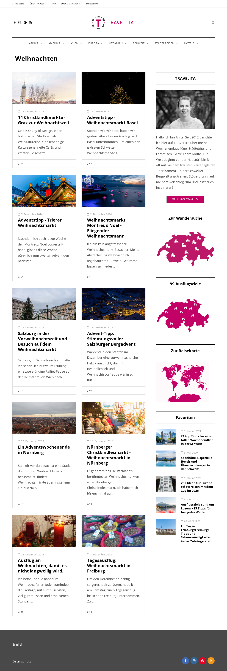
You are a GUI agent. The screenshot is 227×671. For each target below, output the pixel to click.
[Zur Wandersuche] (185, 249)
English (17, 644)
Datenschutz (21, 661)
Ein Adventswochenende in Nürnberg (44, 449)
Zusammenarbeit (70, 3)
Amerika (54, 43)
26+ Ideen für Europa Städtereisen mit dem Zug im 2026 (197, 487)
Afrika (33, 43)
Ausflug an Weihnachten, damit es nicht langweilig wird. (42, 565)
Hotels (189, 43)
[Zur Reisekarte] (182, 382)
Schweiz (139, 43)
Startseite (18, 3)
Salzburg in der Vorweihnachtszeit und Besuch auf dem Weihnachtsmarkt (42, 341)
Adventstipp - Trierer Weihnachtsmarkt (40, 222)
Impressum (92, 3)
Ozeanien (116, 43)
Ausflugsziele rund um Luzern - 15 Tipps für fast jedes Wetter (197, 508)
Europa (93, 43)
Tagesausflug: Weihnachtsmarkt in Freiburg (109, 565)
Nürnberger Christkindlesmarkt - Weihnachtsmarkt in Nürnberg (109, 455)
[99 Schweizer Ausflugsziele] (182, 315)
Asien (74, 43)
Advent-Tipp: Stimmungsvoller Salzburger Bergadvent (111, 338)
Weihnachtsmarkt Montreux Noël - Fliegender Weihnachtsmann (106, 228)
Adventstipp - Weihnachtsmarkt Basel (112, 120)
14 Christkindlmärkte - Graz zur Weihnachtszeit (43, 120)
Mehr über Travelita (185, 199)
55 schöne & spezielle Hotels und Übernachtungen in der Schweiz (196, 463)
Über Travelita (38, 3)
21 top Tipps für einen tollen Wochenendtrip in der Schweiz (197, 440)
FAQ (54, 3)
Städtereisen (164, 43)
